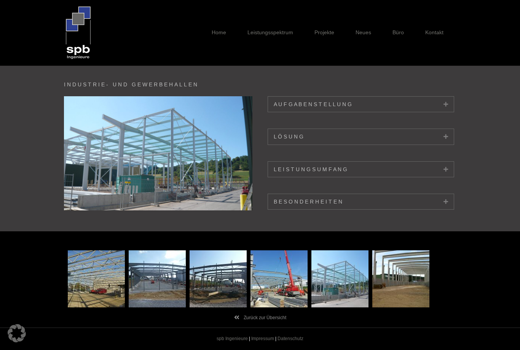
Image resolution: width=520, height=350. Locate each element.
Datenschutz (290, 338)
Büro (398, 32)
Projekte (324, 32)
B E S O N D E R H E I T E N (308, 202)
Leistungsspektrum (270, 32)
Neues (363, 32)
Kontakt (434, 32)
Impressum (262, 338)
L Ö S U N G (288, 137)
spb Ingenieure (232, 338)
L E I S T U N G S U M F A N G (310, 169)
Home (219, 32)
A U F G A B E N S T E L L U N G (313, 104)
